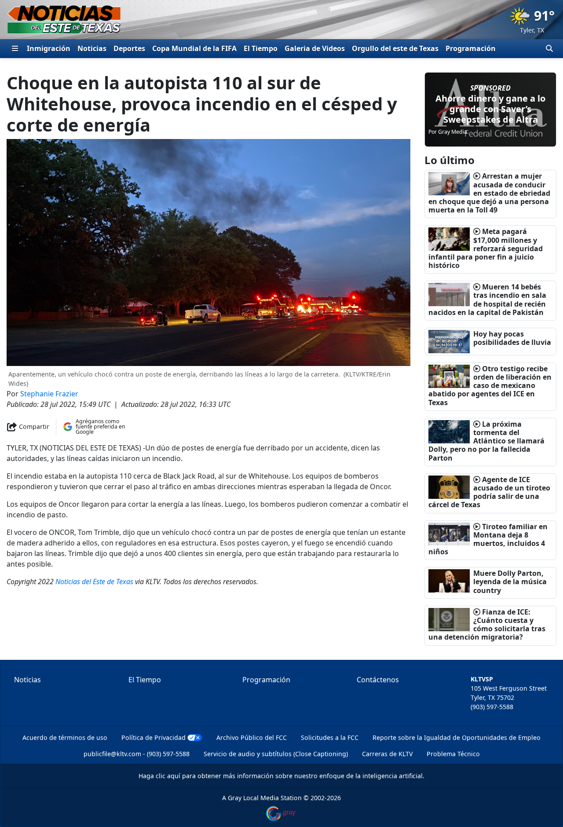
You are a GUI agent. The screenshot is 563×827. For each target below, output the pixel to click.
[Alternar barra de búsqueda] (549, 48)
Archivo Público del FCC (251, 737)
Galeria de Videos (315, 48)
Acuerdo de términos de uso (64, 737)
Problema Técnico (453, 754)
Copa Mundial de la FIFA (194, 48)
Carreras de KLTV (387, 754)
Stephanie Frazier (49, 394)
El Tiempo (261, 48)
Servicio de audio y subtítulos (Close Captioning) (276, 754)
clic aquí (168, 776)
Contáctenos (378, 679)
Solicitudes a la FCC (329, 737)
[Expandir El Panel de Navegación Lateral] (15, 48)
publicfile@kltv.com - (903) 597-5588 (137, 754)
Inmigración (48, 48)
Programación (471, 48)
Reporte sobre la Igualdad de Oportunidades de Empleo (457, 737)
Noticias (91, 48)
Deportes (129, 48)
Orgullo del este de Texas (395, 48)
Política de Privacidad (153, 737)
